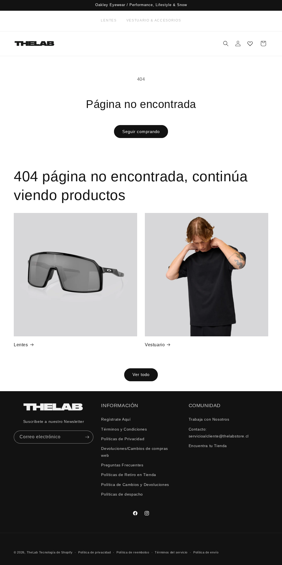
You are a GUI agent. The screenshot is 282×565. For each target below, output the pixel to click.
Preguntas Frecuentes (122, 465)
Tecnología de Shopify (56, 552)
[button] (226, 43)
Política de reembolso (132, 552)
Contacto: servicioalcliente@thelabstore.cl (219, 432)
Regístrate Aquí (116, 419)
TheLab (32, 552)
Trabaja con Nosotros (209, 419)
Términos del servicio (171, 552)
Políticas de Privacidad (122, 439)
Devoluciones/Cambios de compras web (134, 452)
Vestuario (155, 344)
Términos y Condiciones (124, 429)
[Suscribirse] (87, 437)
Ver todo (141, 374)
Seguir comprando (141, 131)
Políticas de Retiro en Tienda (128, 474)
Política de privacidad (94, 552)
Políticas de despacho (122, 494)
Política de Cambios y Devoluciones (135, 484)
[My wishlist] (250, 43)
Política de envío (206, 552)
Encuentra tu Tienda (208, 446)
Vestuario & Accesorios (153, 20)
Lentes (108, 20)
